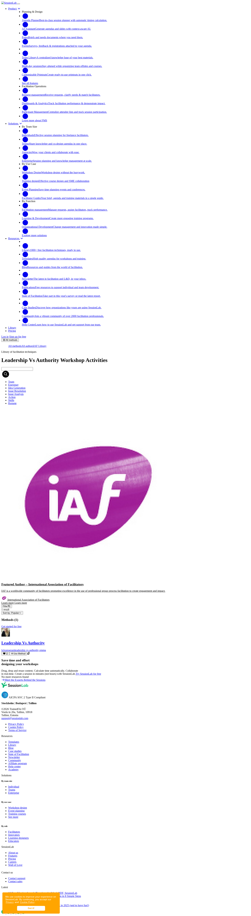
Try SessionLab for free (88, 673)
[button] (125, 506)
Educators (13, 841)
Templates (13, 741)
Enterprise (13, 792)
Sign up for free (17, 336)
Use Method (19, 653)
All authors (27, 346)
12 (7, 653)
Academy (13, 769)
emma (42, 650)
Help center (14, 766)
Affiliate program (17, 763)
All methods (14, 346)
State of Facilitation (18, 754)
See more (13, 816)
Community (14, 760)
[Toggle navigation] (18, 3)
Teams (11, 789)
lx (2, 650)
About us (13, 852)
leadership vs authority (27, 650)
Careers (12, 861)
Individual (13, 786)
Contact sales (15, 881)
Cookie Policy (27, 902)
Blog (10, 748)
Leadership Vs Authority (23, 643)
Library (12, 744)
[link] (11, 381)
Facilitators (14, 831)
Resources (14, 238)
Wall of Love (15, 865)
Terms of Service (17, 730)
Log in (5, 336)
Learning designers (18, 837)
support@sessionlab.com (14, 718)
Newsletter (14, 757)
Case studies (15, 751)
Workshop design (17, 807)
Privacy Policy (16, 724)
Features (12, 855)
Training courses (17, 813)
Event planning (16, 810)
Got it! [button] (31, 908)
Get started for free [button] (11, 626)
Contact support (16, 878)
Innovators (14, 834)
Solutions (13, 123)
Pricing (12, 858)
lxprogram (9, 650)
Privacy (10, 902)
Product (12, 8)
